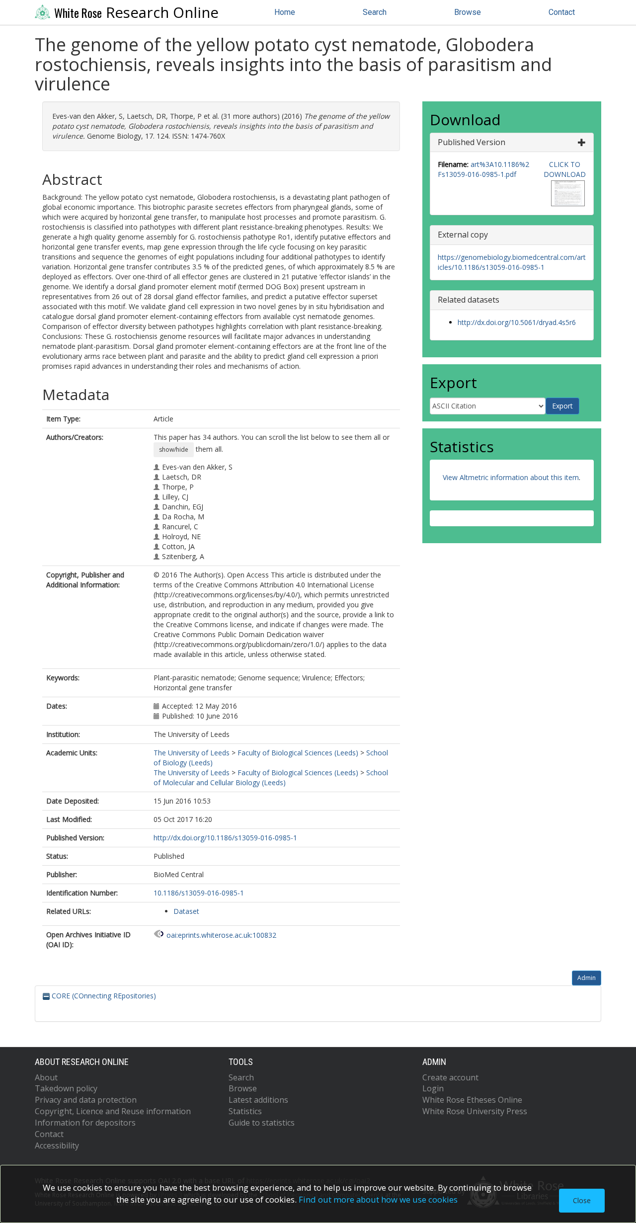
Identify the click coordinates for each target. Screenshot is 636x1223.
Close (582, 1200)
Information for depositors (85, 1122)
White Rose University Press (474, 1111)
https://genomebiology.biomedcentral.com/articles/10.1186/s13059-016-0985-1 (512, 262)
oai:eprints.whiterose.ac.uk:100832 (221, 935)
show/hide (173, 449)
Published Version (471, 142)
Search (375, 12)
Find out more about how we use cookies (378, 1199)
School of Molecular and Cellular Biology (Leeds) (271, 777)
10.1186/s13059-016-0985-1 (199, 892)
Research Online (136, 12)
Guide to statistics (262, 1122)
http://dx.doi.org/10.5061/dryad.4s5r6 (517, 322)
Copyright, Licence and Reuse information (113, 1111)
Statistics (245, 1111)
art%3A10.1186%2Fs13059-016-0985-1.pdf (483, 169)
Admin (586, 978)
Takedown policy (66, 1088)
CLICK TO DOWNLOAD (565, 169)
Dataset (186, 911)
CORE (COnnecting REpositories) (103, 995)
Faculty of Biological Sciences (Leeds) (298, 752)
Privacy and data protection (86, 1099)
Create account (450, 1077)
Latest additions (258, 1099)
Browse (467, 12)
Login (433, 1088)
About (46, 1077)
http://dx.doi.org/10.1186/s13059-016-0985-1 (225, 837)
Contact (562, 12)
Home (284, 12)
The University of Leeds (192, 752)
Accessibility (57, 1145)
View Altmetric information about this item (511, 477)
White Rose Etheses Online (472, 1099)
